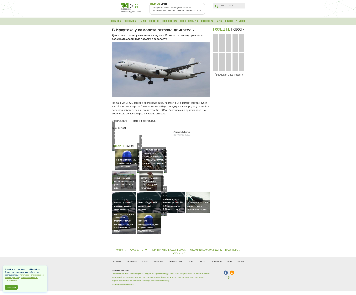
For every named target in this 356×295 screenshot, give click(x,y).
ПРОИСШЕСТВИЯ (169, 21)
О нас (144, 249)
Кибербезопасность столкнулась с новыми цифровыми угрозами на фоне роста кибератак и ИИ (177, 9)
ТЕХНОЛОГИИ (207, 21)
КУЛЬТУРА (193, 21)
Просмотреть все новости (229, 75)
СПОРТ (183, 21)
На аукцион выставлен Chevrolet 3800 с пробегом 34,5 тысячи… (197, 206)
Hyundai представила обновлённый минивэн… (147, 206)
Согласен (11, 287)
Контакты (121, 249)
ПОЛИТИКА (116, 21)
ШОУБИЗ (229, 21)
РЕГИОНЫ (240, 21)
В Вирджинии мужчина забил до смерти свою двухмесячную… (126, 163)
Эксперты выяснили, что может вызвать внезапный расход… (123, 206)
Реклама (134, 249)
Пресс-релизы (232, 249)
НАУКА (219, 21)
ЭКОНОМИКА (130, 21)
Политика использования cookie (168, 249)
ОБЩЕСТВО (154, 21)
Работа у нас (178, 253)
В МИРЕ (142, 21)
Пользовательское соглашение (205, 249)
